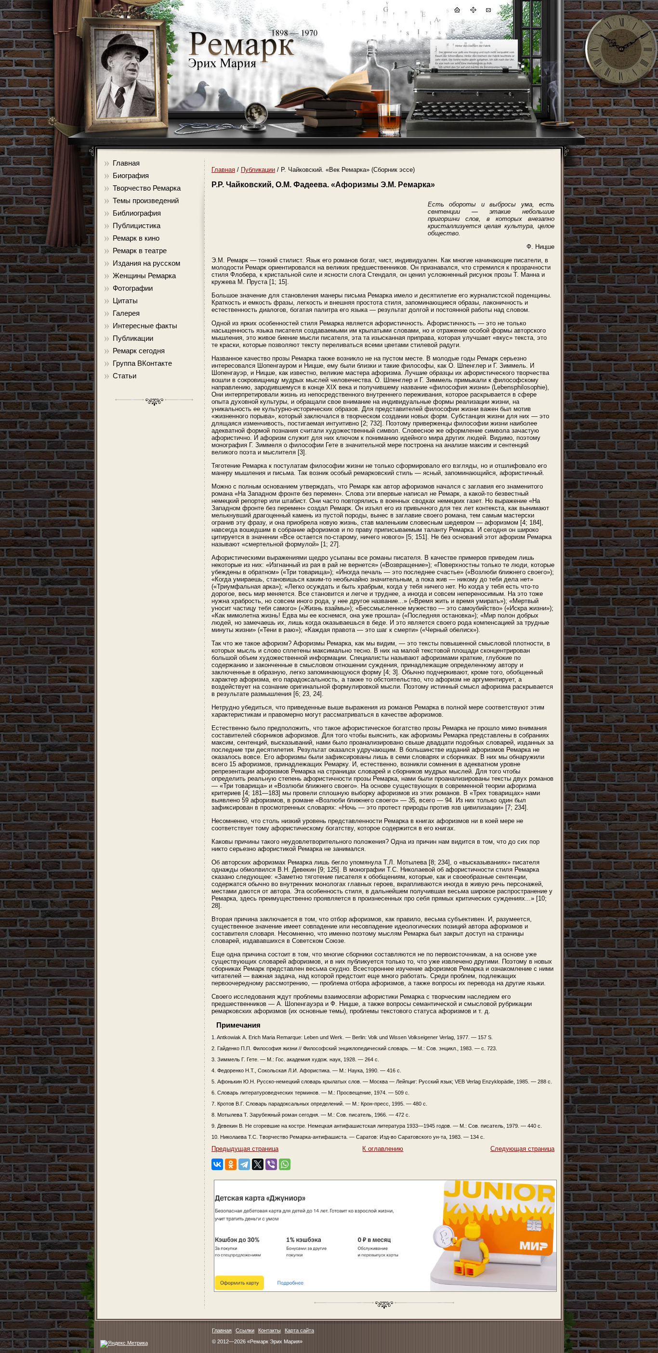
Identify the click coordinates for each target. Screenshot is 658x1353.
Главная (126, 163)
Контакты (269, 1330)
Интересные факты (145, 326)
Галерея (126, 313)
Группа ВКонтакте (142, 363)
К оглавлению (382, 1148)
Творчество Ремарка (147, 188)
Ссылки (245, 1330)
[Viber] (271, 1164)
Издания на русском (146, 263)
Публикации (133, 338)
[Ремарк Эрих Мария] (240, 70)
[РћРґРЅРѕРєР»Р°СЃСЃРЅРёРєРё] (231, 1164)
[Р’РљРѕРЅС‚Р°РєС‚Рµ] (217, 1164)
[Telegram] (244, 1164)
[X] (257, 1164)
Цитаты (125, 300)
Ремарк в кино (136, 238)
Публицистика (136, 225)
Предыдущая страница (244, 1148)
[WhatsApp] (284, 1164)
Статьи (124, 376)
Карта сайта (299, 1330)
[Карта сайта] (472, 11)
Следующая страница (522, 1148)
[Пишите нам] (488, 11)
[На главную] (457, 11)
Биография (131, 175)
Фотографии (133, 288)
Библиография (137, 213)
